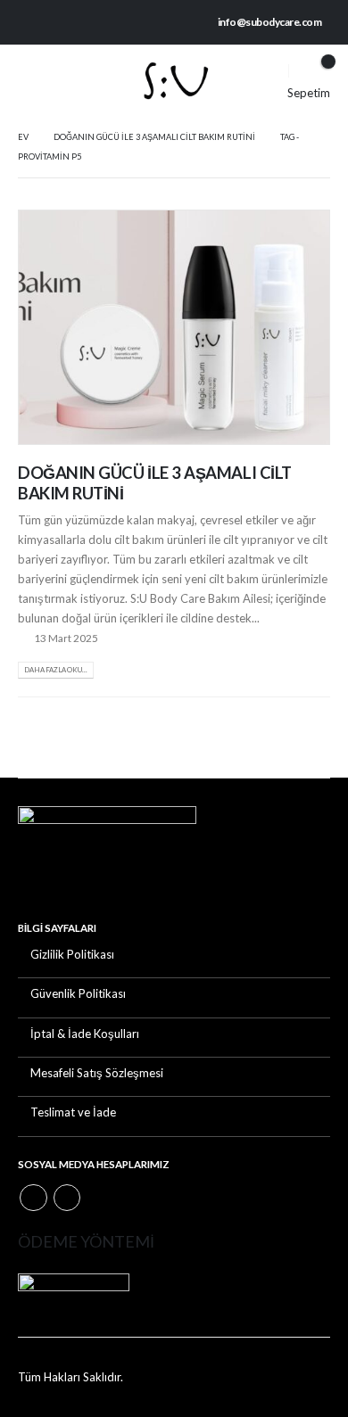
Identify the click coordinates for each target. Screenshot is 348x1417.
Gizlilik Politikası (72, 954)
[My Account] (264, 71)
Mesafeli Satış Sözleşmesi (96, 1073)
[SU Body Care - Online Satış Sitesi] (174, 81)
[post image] (174, 327)
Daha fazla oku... (55, 669)
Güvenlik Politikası (78, 993)
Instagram (67, 1198)
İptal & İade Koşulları (84, 1033)
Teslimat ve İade (73, 1112)
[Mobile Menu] (31, 80)
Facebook (33, 1198)
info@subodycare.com (270, 22)
